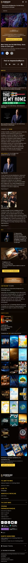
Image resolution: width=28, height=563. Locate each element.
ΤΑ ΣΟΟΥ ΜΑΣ (6, 502)
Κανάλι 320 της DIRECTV (6, 510)
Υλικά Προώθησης (5, 498)
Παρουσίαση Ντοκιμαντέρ (9, 5)
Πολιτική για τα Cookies (5, 558)
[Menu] (26, 2)
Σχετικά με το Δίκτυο (5, 485)
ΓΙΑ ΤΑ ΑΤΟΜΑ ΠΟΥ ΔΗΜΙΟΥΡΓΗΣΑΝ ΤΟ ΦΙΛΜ (9, 154)
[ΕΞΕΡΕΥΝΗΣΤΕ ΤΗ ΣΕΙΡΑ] (5, 341)
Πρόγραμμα (3, 490)
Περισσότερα (4, 188)
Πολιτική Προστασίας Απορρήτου (7, 559)
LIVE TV (4, 488)
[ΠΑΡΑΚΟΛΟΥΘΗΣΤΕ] (23, 354)
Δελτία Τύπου (4, 495)
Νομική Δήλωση (4, 561)
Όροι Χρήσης (3, 556)
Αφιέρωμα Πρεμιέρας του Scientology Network (10, 483)
